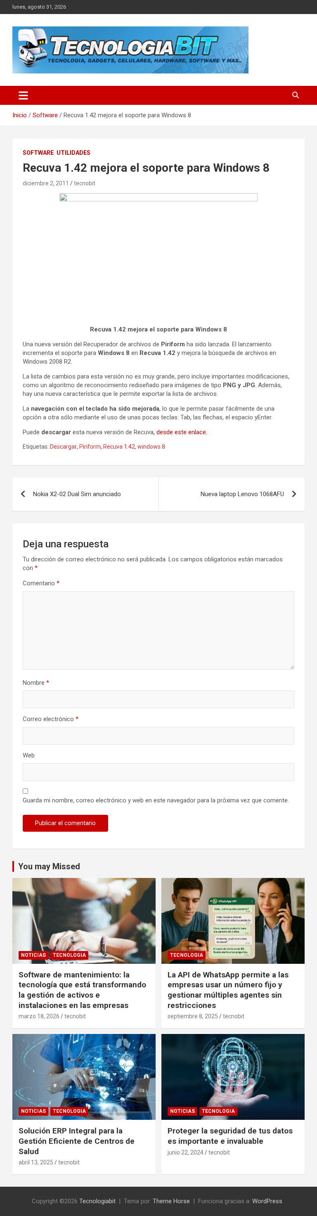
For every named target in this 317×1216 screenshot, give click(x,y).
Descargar (63, 446)
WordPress (267, 1201)
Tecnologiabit (97, 1201)
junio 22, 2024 (185, 1152)
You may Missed (49, 866)
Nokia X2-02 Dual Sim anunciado (77, 494)
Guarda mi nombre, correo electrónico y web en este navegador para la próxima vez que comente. (156, 800)
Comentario (41, 583)
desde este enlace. (181, 432)
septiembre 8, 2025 (193, 1016)
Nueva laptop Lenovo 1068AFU (242, 494)
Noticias (33, 955)
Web (29, 755)
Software (38, 152)
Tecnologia (69, 955)
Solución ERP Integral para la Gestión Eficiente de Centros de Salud (77, 1141)
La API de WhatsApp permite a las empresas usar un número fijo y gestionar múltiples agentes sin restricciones (228, 990)
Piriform (90, 446)
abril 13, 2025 (36, 1162)
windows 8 (151, 446)
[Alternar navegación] (23, 95)
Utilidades (73, 152)
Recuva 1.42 (119, 446)
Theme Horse (171, 1201)
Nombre (36, 682)
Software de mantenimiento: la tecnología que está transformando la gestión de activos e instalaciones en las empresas (82, 990)
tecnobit (84, 183)
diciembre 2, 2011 (46, 183)
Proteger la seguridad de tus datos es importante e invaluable (230, 1136)
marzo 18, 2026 (39, 1016)
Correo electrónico (50, 719)
